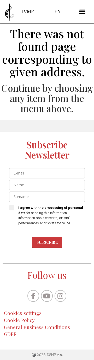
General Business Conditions (37, 327)
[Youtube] (47, 296)
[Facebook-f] (33, 296)
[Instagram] (60, 296)
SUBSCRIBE (47, 242)
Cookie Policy (19, 320)
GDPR (10, 334)
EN (57, 11)
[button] (82, 12)
